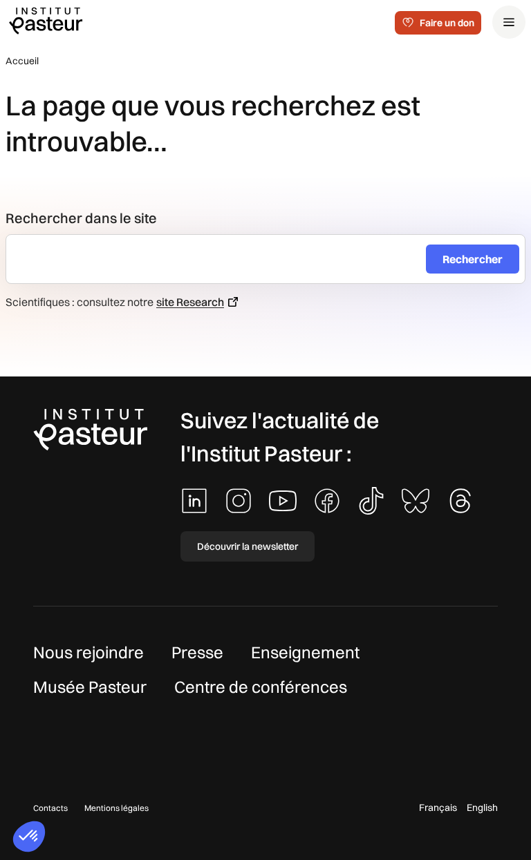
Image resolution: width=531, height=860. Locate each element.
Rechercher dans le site (81, 218)
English (482, 807)
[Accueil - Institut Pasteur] (46, 20)
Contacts (50, 808)
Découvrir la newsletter (247, 546)
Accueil (22, 61)
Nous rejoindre (88, 652)
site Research (190, 302)
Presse (197, 652)
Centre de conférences (260, 686)
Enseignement (305, 652)
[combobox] (221, 259)
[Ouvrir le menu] (508, 22)
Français (438, 807)
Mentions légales (116, 808)
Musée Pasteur (90, 686)
